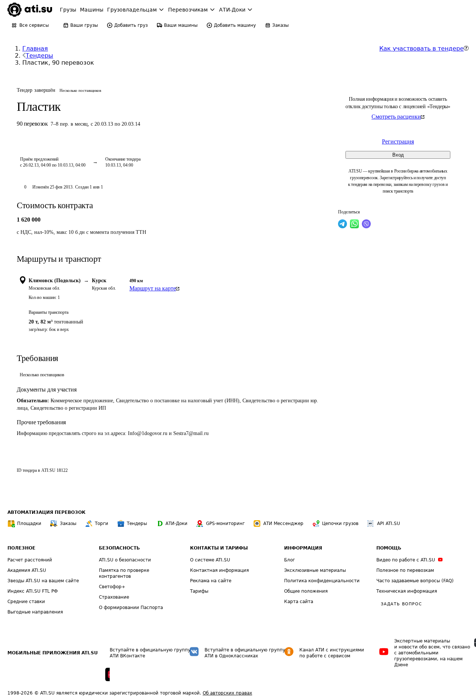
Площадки (29, 523)
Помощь (388, 548)
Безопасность (119, 548)
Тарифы (199, 591)
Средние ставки (26, 601)
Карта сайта (298, 601)
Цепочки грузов (340, 523)
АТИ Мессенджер (283, 523)
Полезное (21, 548)
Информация (303, 548)
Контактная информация (219, 570)
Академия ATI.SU (26, 570)
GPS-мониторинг (225, 523)
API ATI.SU (388, 523)
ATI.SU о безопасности (125, 560)
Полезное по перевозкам (405, 570)
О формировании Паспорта (131, 607)
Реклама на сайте (210, 580)
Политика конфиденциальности (322, 580)
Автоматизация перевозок (46, 512)
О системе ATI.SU (210, 560)
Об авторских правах (227, 693)
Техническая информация (406, 591)
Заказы (68, 523)
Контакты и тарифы (219, 548)
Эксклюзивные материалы (315, 570)
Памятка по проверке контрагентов (124, 573)
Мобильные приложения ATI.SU (52, 652)
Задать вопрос (401, 604)
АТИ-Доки (176, 523)
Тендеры (39, 55)
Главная (35, 48)
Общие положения (306, 591)
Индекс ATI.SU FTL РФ (32, 591)
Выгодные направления (35, 612)
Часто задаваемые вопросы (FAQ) (415, 580)
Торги (101, 523)
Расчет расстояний (29, 560)
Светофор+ (112, 586)
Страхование (114, 597)
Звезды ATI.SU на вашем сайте (43, 580)
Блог (289, 560)
